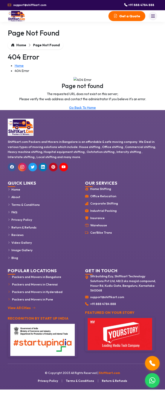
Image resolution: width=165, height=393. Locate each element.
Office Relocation (103, 196)
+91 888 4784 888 (103, 304)
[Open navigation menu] (153, 16)
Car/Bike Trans (101, 232)
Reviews (17, 235)
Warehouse (98, 225)
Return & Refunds (24, 227)
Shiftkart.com (109, 373)
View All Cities (19, 308)
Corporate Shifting (104, 203)
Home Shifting (100, 189)
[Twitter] (32, 167)
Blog (14, 258)
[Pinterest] (53, 167)
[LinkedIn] (43, 167)
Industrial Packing (103, 211)
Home (21, 45)
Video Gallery (21, 243)
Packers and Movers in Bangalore (36, 277)
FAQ (14, 212)
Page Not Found (46, 45)
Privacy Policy (21, 220)
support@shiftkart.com (107, 297)
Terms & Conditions (25, 205)
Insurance (97, 218)
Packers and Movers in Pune (32, 299)
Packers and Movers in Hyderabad (37, 292)
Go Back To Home (82, 107)
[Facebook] (12, 167)
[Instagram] (22, 167)
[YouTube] (63, 167)
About (15, 197)
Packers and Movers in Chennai (35, 284)
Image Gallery (22, 250)
